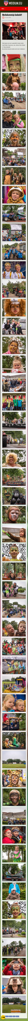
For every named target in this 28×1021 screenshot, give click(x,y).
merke (14, 1016)
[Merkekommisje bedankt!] (14, 31)
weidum (7, 1016)
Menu (3, 8)
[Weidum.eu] (14, 4)
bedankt (17, 1016)
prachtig (10, 1016)
